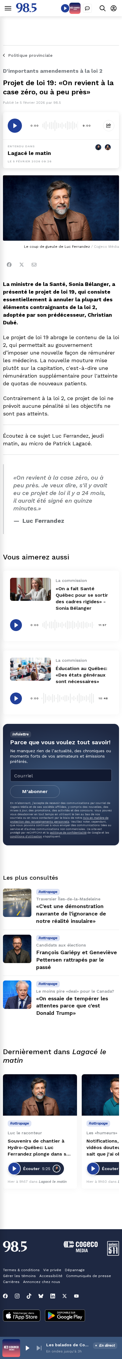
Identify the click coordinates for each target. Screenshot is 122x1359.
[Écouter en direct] (65, 8)
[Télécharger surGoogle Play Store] (65, 1316)
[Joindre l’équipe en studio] (87, 8)
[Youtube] (76, 1296)
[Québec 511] (113, 1254)
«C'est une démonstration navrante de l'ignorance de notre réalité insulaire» (71, 913)
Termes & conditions (21, 1270)
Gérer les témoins (19, 1276)
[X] (64, 1296)
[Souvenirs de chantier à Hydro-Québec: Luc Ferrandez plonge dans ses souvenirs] (40, 1095)
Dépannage (75, 1270)
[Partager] (108, 125)
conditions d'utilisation (26, 836)
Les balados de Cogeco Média (68, 1344)
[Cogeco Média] (81, 1250)
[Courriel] (34, 264)
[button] (27, 1348)
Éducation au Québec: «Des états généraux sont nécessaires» (81, 675)
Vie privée (52, 1270)
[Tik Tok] (29, 1296)
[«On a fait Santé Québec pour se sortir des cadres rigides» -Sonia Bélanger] (30, 589)
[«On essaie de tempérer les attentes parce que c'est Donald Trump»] (17, 995)
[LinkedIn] (52, 1296)
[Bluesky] (40, 1296)
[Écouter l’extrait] (15, 126)
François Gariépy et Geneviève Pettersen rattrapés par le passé (76, 959)
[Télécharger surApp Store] (21, 1316)
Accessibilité (50, 1276)
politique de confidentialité (68, 832)
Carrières (11, 1282)
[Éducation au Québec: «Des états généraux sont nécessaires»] (30, 669)
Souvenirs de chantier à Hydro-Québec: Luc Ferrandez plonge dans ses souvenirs (40, 1147)
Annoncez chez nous (41, 1282)
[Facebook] (9, 264)
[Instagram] (17, 1296)
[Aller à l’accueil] (26, 11)
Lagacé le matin (29, 153)
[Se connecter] (113, 8)
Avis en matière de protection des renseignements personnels (59, 819)
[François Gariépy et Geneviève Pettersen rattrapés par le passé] (17, 949)
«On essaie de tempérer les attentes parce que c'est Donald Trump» (72, 1005)
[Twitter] (21, 264)
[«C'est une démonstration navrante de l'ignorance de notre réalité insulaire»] (17, 903)
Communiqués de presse (88, 1276)
